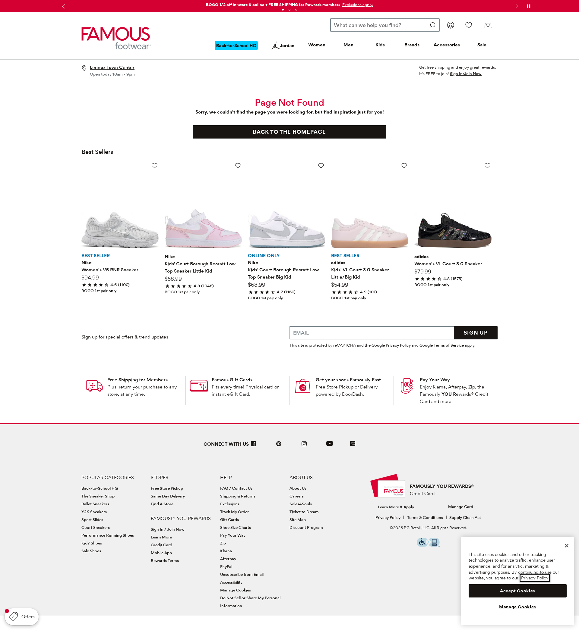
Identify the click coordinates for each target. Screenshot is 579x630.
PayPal (226, 566)
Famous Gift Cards (232, 379)
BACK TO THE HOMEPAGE (289, 132)
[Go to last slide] (63, 6)
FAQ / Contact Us (236, 488)
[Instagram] (304, 446)
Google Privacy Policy (391, 345)
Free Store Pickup (167, 488)
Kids (380, 45)
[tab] (283, 10)
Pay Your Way (435, 379)
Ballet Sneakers (95, 503)
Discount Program (306, 527)
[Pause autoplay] (528, 6)
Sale (481, 45)
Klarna (226, 550)
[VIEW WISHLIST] (468, 25)
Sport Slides (92, 519)
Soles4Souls (301, 503)
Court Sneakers (95, 527)
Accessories (447, 45)
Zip (223, 543)
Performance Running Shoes (107, 535)
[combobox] (385, 25)
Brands (411, 45)
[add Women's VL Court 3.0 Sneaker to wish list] (487, 165)
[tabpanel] (289, 3)
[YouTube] (329, 446)
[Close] (566, 545)
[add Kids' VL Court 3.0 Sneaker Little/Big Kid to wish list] (404, 165)
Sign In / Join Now (168, 529)
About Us (298, 488)
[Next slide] (516, 6)
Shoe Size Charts (235, 527)
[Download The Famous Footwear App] (352, 444)
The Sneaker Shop (98, 496)
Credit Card (161, 544)
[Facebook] (253, 446)
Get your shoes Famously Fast (348, 379)
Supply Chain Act (465, 517)
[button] (357, 4)
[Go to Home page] (116, 38)
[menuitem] (236, 50)
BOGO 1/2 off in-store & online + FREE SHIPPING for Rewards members (273, 4)
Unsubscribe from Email (242, 574)
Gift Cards (229, 519)
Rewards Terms (165, 560)
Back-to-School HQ (99, 488)
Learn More (161, 537)
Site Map (298, 519)
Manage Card (460, 506)
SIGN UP (476, 332)
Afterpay (228, 558)
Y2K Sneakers (94, 511)
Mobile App (161, 552)
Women (316, 45)
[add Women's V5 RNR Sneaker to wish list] (154, 165)
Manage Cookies (235, 590)
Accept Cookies (517, 591)
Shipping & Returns (237, 496)
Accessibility (231, 582)
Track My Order (234, 511)
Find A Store (162, 503)
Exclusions (229, 503)
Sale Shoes (91, 550)
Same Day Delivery (168, 496)
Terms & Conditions (425, 517)
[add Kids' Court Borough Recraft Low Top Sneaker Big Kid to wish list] (321, 165)
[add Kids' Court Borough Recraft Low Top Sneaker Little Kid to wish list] (238, 165)
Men (348, 45)
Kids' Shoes (91, 543)
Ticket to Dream (304, 511)
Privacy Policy (387, 517)
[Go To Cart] (488, 25)
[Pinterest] (279, 446)
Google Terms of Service (441, 345)
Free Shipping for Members (137, 379)
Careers (297, 496)
